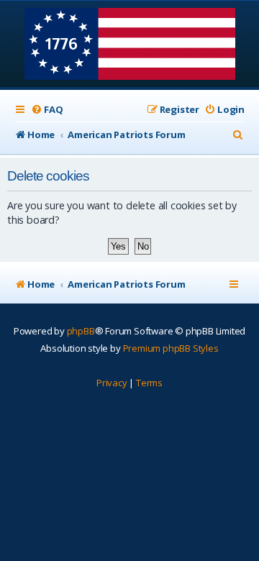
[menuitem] (47, 109)
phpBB (81, 330)
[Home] (129, 45)
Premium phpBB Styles (171, 348)
